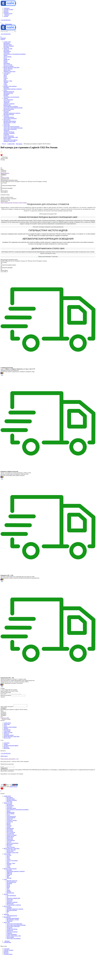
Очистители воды (11, 816)
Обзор (2, 202)
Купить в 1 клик (5, 177)
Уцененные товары (8, 735)
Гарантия (6, 951)
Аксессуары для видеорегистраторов (16, 925)
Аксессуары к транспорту (13, 926)
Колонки (9, 891)
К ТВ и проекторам (12, 934)
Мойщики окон (10, 812)
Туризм (8, 867)
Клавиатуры (10, 930)
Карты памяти (10, 937)
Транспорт (6, 733)
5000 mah (9, 878)
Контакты (6, 746)
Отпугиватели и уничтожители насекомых (18, 809)
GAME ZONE (7, 723)
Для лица (9, 841)
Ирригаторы (10, 837)
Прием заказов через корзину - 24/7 (10, 758)
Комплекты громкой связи (13, 898)
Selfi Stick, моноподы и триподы (15, 909)
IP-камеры (9, 907)
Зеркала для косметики (12, 843)
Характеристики (8, 202)
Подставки (9, 801)
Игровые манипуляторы (13, 918)
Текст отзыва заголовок (7, 706)
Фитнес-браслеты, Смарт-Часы (11, 736)
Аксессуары (7, 724)
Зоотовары (9, 804)
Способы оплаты (8, 954)
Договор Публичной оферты (11, 745)
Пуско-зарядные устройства (14, 904)
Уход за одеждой (11, 832)
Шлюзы (9, 823)
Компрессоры (10, 903)
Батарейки (9, 870)
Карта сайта (7, 748)
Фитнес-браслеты (11, 849)
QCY (8, 888)
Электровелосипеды (12, 915)
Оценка (3, 697)
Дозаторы (9, 825)
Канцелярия (10, 829)
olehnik (11, 786)
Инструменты (10, 805)
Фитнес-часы (10, 851)
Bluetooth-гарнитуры (12, 880)
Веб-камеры (10, 797)
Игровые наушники (12, 800)
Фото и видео (7, 737)
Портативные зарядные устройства (16, 871)
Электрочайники (11, 817)
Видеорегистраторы (12, 910)
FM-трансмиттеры (11, 882)
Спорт (8, 866)
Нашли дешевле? (5, 173)
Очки (8, 862)
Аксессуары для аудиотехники (14, 923)
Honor (8, 887)
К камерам (9, 933)
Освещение (9, 806)
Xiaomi (8, 875)
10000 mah (9, 872)
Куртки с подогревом (12, 860)
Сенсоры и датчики (12, 820)
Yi (7, 913)
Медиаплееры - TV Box (13, 919)
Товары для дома (8, 732)
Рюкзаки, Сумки (11, 863)
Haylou (8, 886)
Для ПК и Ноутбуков (12, 929)
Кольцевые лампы (11, 808)
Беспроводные (10, 892)
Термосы (9, 864)
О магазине (6, 742)
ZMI (8, 876)
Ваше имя (3, 693)
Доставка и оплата (17, 202)
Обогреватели (10, 828)
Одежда (9, 859)
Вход (3, 24)
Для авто (6, 728)
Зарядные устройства (12, 902)
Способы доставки (8, 950)
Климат (8, 827)
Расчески (9, 845)
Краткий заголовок (6, 695)
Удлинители (10, 821)
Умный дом (10, 819)
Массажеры (10, 844)
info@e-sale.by (4, 756)
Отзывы (25, 202)
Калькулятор (10, 831)
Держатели (9, 900)
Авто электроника (11, 895)
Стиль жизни (7, 731)
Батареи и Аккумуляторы (10, 727)
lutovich (15, 786)
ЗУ (7, 896)
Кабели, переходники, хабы (14, 935)
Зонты (8, 856)
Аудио (5, 725)
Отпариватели (10, 833)
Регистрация (8, 24)
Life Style (9, 855)
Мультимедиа (7, 729)
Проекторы (9, 921)
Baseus (8, 884)
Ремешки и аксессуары (12, 852)
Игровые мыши (11, 798)
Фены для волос (11, 847)
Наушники (9, 883)
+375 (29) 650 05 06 (5, 20)
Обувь (8, 857)
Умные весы (10, 839)
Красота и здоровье (11, 835)
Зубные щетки (10, 836)
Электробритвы (11, 840)
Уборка (8, 810)
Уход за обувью (10, 813)
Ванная (8, 824)
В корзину (3, 174)
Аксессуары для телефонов (13, 938)
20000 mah (9, 874)
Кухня (8, 815)
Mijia (8, 911)
